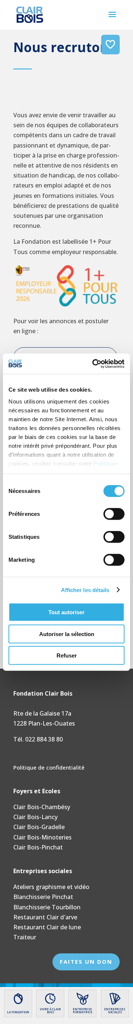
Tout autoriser (66, 612)
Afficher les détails (85, 590)
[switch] (114, 514)
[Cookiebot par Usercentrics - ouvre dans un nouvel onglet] (94, 363)
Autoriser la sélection (66, 634)
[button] (112, 19)
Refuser (67, 655)
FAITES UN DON (86, 961)
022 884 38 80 (44, 739)
